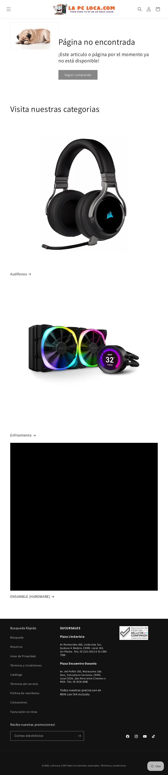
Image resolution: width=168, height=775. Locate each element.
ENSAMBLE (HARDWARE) (30, 596)
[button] (8, 9)
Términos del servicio (24, 684)
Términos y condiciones (113, 765)
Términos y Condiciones (26, 665)
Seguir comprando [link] (78, 75)
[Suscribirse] (79, 736)
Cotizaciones (18, 702)
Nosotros (16, 647)
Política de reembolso (25, 693)
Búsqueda (17, 637)
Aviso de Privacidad (23, 656)
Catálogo (16, 674)
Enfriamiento (21, 435)
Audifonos (18, 274)
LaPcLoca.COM (58, 765)
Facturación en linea (23, 712)
